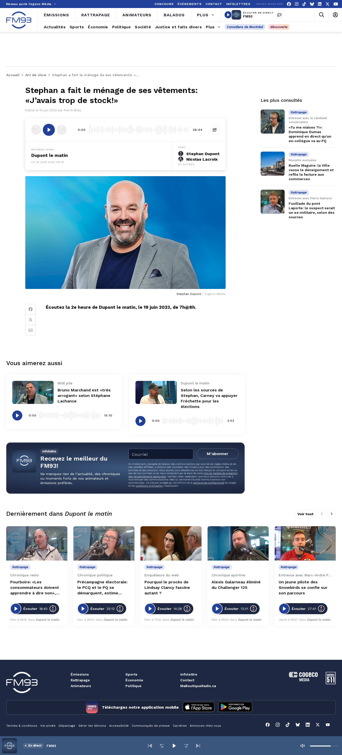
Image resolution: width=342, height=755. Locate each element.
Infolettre (188, 674)
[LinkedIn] (319, 4)
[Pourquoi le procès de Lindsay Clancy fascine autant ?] (171, 543)
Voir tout (305, 514)
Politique (133, 686)
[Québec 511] (331, 683)
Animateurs (81, 686)
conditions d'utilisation (149, 485)
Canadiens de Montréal (245, 27)
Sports (131, 674)
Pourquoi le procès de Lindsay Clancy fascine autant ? (167, 587)
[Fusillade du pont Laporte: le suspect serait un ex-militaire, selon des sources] (273, 202)
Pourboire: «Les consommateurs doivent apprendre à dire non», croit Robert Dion (34, 588)
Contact (187, 680)
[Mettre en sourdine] (302, 745)
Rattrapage (80, 680)
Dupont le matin (49, 155)
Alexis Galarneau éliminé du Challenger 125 (236, 585)
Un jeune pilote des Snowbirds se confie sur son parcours (303, 587)
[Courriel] (30, 330)
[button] (150, 746)
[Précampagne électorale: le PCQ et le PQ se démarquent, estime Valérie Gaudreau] (103, 543)
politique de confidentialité (208, 482)
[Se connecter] (335, 15)
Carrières (180, 725)
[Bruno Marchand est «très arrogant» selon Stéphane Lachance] (33, 392)
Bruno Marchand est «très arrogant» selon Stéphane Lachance (84, 395)
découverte (278, 27)
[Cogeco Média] (303, 680)
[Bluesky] (312, 4)
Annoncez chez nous (205, 725)
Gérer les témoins (92, 725)
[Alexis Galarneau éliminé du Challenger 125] (238, 543)
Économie (134, 680)
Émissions (80, 674)
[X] (327, 4)
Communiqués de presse (151, 725)
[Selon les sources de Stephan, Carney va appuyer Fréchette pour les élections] (156, 392)
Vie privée (48, 725)
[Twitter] (30, 319)
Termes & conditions (21, 725)
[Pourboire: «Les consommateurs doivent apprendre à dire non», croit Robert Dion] (36, 543)
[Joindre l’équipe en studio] (279, 15)
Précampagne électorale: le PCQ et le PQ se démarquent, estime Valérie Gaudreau (102, 588)
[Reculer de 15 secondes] (36, 130)
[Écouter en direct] (228, 15)
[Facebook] (289, 4)
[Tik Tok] (304, 4)
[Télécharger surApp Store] (198, 707)
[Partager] (215, 130)
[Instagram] (296, 4)
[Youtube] (335, 4)
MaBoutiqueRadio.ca (198, 686)
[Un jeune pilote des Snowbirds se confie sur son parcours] (305, 543)
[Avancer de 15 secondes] (61, 130)
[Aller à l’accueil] (18, 20)
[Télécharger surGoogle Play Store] (235, 707)
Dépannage (67, 725)
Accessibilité (119, 725)
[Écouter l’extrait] (49, 130)
